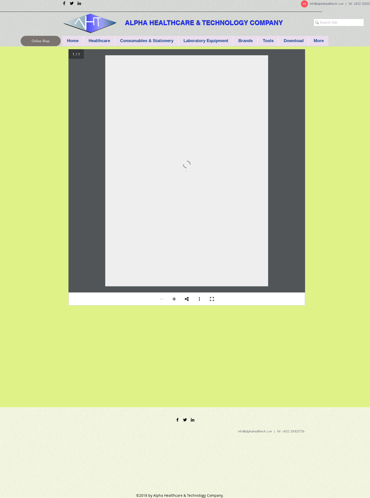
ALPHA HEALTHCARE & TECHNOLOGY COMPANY (204, 23)
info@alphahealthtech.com (327, 4)
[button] (146, 41)
